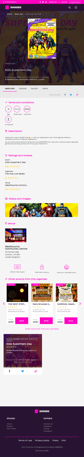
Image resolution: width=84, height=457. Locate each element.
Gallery (34, 88)
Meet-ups (19, 14)
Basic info (10, 88)
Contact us (48, 424)
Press (55, 440)
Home (9, 14)
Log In (64, 2)
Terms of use (25, 440)
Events (10, 426)
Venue (45, 88)
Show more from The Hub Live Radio (42, 329)
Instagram (48, 431)
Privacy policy (42, 440)
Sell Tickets (11, 428)
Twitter (47, 428)
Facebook (48, 426)
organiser (41, 278)
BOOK (21, 321)
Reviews (23, 88)
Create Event (75, 2)
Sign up (53, 2)
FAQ (64, 440)
